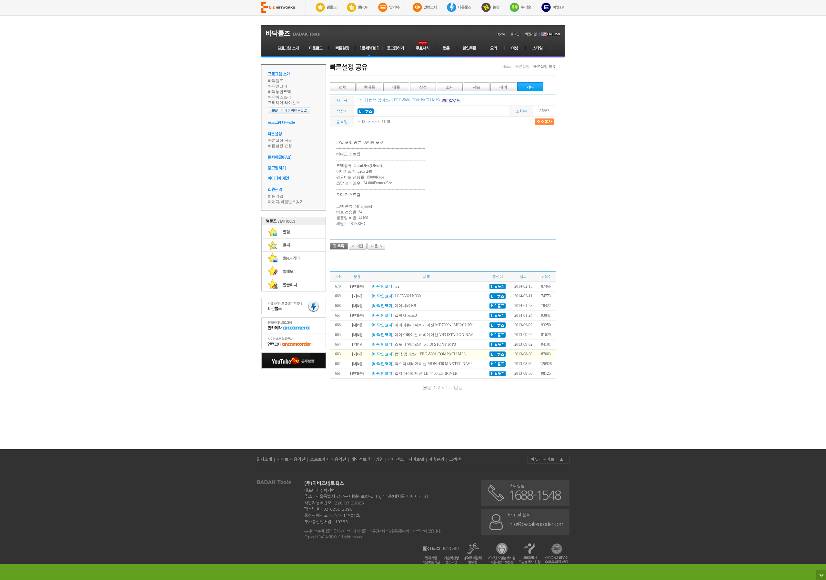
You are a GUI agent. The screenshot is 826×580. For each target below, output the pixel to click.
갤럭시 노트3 (394, 315)
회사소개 (264, 459)
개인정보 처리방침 (367, 459)
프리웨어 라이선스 (284, 102)
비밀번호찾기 (292, 201)
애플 (396, 87)
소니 (450, 87)
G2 (385, 286)
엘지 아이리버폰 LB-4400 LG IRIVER (415, 373)
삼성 (423, 87)
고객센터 (457, 459)
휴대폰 (369, 87)
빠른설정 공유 (280, 140)
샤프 (476, 87)
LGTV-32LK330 (396, 296)
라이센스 (396, 459)
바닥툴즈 (275, 80)
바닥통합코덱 (279, 91)
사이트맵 (416, 459)
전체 (343, 87)
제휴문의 (436, 459)
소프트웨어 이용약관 (328, 459)
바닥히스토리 (279, 97)
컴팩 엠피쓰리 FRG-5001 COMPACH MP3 (419, 354)
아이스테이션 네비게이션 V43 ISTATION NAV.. (423, 334)
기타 (530, 87)
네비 (503, 87)
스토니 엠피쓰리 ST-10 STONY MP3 (414, 344)
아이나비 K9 (394, 305)
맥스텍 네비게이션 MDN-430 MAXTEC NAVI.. (423, 363)
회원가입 (275, 196)
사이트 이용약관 (291, 459)
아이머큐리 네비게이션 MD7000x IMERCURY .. (424, 325)
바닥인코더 (277, 86)
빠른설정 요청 (280, 146)
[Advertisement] (293, 407)
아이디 (273, 201)
